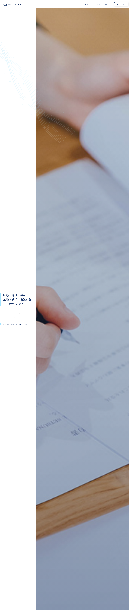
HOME (77, 4)
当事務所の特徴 (86, 4)
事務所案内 (107, 4)
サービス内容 (97, 4)
